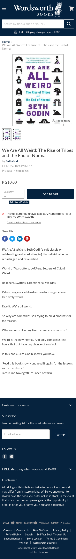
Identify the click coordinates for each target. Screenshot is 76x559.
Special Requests (13, 538)
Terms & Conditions (57, 538)
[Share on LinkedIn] (20, 239)
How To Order (41, 530)
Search (29, 534)
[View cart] (71, 8)
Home (6, 41)
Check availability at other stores (24, 222)
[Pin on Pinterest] (27, 239)
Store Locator (34, 538)
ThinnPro (42, 552)
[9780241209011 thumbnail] (6, 135)
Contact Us (22, 530)
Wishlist (23, 542)
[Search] (69, 23)
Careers (7, 530)
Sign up (60, 434)
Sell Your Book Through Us (51, 534)
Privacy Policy (60, 530)
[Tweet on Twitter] (12, 239)
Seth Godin (13, 161)
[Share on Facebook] (5, 239)
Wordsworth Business (45, 542)
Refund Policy (13, 534)
